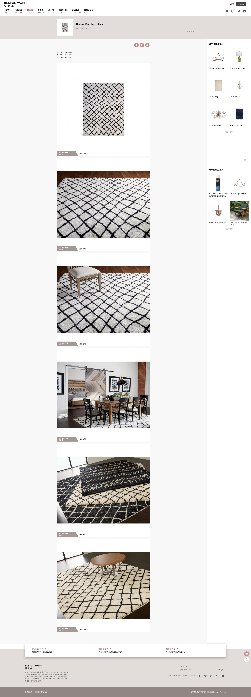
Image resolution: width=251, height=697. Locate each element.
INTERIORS (19, 13)
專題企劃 (63, 10)
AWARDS (87, 13)
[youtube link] (223, 676)
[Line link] (226, 11)
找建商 (30, 10)
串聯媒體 (193, 675)
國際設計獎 (89, 10)
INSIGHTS (41, 13)
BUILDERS (31, 13)
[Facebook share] (136, 45)
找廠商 (7, 10)
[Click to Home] (15, 4)
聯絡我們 (186, 675)
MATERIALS (8, 13)
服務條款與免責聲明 (41, 692)
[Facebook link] (221, 11)
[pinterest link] (238, 11)
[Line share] (142, 45)
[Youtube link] (244, 11)
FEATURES (63, 13)
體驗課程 (75, 10)
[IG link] (232, 11)
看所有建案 (229, 132)
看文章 (51, 10)
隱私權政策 (28, 692)
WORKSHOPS (76, 13)
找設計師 (18, 10)
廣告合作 (179, 675)
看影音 (41, 10)
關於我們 (172, 675)
